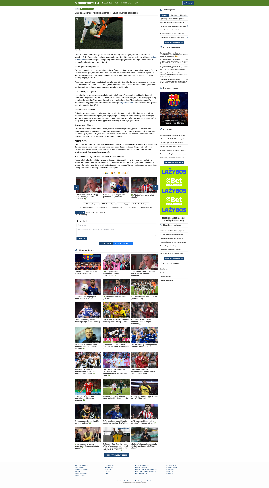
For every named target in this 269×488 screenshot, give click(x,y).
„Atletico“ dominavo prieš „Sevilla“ (171, 146)
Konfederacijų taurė (141, 473)
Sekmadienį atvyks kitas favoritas (170, 249)
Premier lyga (109, 467)
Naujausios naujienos (81, 465)
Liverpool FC (169, 471)
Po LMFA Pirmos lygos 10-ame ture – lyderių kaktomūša (178, 234)
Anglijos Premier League (140, 204)
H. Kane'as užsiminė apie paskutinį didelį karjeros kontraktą (179, 22)
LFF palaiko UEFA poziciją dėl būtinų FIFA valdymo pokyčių (179, 253)
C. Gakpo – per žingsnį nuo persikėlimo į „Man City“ (177, 142)
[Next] (155, 187)
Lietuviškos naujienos (81, 469)
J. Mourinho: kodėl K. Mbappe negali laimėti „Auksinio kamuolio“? (182, 139)
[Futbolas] (77, 9)
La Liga (107, 471)
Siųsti (80, 238)
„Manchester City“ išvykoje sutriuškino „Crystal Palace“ (178, 34)
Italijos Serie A (132, 207)
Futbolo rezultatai (80, 475)
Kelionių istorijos (165, 276)
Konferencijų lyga (123, 204)
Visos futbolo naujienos (116, 455)
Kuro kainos (163, 269)
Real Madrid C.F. (171, 465)
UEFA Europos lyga (108, 204)
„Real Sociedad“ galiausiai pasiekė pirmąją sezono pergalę (179, 154)
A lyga (107, 473)
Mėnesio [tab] (183, 15)
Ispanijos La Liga (102, 207)
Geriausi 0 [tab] (80, 212)
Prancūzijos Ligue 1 (117, 207)
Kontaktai (120, 481)
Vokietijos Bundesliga (86, 207)
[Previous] (76, 187)
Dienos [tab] (164, 15)
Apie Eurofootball (129, 481)
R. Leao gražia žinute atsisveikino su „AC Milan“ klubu (177, 73)
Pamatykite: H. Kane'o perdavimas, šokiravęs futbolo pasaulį (179, 26)
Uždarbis (162, 273)
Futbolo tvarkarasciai (81, 473)
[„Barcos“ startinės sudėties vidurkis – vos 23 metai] (174, 109)
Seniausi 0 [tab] (100, 212)
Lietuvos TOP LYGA (146, 207)
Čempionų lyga (109, 465)
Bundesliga (108, 469)
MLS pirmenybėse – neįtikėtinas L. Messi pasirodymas (177, 53)
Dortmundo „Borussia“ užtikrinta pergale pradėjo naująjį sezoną (181, 158)
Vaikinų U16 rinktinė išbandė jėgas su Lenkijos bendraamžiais (180, 231)
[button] (137, 3)
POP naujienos (79, 467)
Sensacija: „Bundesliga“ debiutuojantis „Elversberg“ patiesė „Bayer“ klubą (184, 30)
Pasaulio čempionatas (142, 465)
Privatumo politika (140, 481)
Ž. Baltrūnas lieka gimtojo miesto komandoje (174, 238)
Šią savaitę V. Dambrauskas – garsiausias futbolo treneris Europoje (181, 18)
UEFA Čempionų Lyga (91, 204)
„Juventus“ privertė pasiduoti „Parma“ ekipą (174, 150)
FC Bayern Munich (171, 467)
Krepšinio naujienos (166, 280)
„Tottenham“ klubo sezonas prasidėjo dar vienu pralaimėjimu (180, 79)
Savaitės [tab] (174, 15)
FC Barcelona (170, 469)
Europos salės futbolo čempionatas (146, 469)
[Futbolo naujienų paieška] (143, 3)
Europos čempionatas (142, 467)
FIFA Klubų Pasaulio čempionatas (145, 471)
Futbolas (149, 481)
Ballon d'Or (78, 471)
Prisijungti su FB (124, 243)
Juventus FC (169, 473)
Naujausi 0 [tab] (90, 212)
